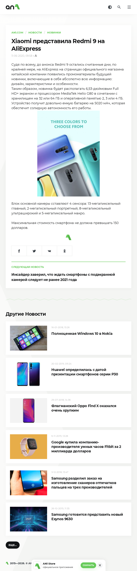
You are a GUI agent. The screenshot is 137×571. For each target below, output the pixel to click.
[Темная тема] (110, 7)
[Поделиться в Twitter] (34, 251)
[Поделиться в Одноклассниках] (64, 251)
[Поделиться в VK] (49, 251)
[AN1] (8, 563)
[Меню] (129, 7)
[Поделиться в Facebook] (19, 251)
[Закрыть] (100, 565)
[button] (13, 545)
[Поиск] (119, 7)
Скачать (88, 565)
